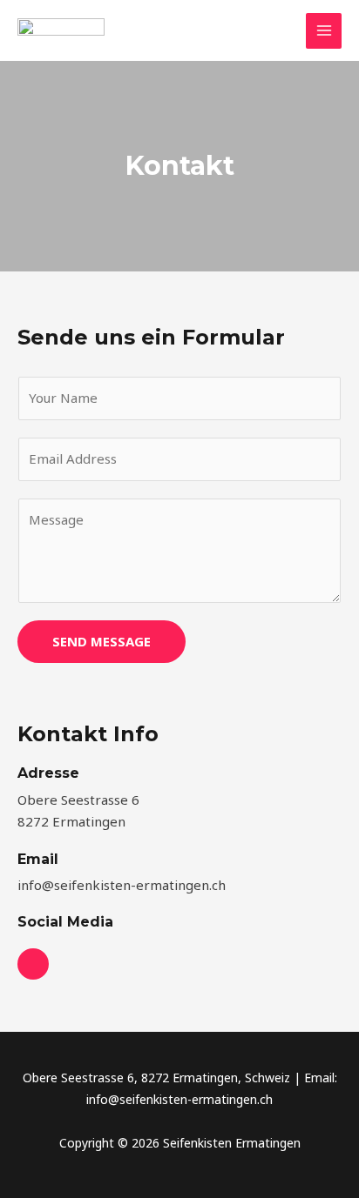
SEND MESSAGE (101, 641)
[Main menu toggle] (324, 31)
